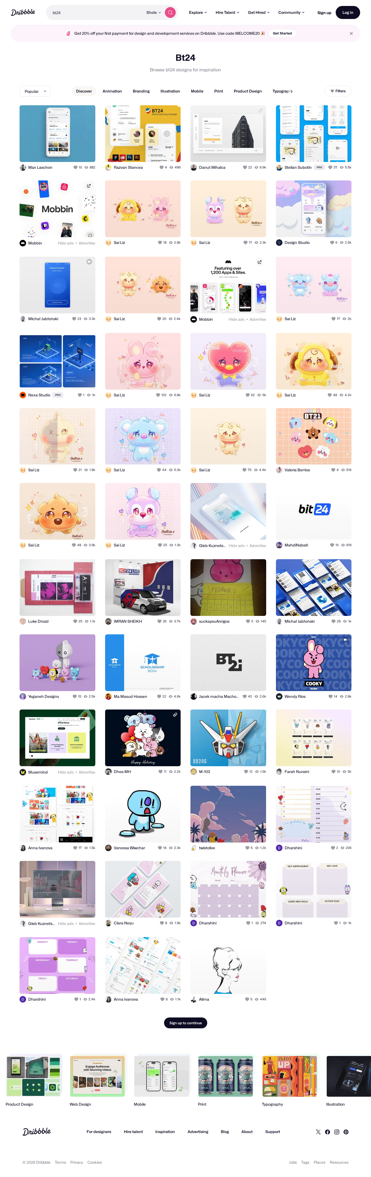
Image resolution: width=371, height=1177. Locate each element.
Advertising (198, 1131)
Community (289, 12)
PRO (319, 167)
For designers (99, 1131)
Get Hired (257, 12)
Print (218, 91)
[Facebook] (327, 1131)
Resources (339, 1162)
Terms (60, 1162)
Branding (141, 91)
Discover (84, 91)
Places (319, 1162)
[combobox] (94, 12)
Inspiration (165, 1131)
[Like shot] (85, 152)
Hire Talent (225, 12)
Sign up (324, 12)
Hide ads (66, 243)
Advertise (87, 243)
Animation (112, 91)
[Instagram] (336, 1131)
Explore (196, 12)
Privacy (76, 1162)
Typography (283, 91)
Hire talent (133, 1131)
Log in (347, 12)
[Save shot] (74, 152)
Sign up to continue (185, 1023)
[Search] (170, 12)
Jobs (293, 1162)
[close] (351, 33)
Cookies (94, 1162)
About (247, 1131)
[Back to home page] (23, 12)
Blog (225, 1131)
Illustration (170, 91)
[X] (318, 1131)
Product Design (248, 91)
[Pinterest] (346, 1131)
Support (272, 1131)
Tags (305, 1162)
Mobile (197, 91)
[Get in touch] (63, 152)
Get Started (282, 33)
